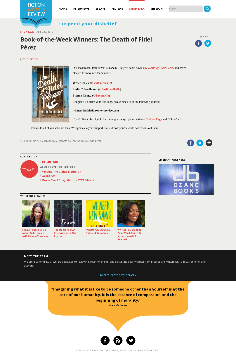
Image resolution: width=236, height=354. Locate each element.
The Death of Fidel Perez (89, 140)
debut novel (50, 140)
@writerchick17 (101, 83)
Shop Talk (137, 8)
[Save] (209, 142)
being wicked (151, 350)
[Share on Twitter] (207, 43)
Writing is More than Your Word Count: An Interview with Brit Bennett (129, 234)
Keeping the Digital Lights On (61, 171)
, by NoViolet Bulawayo (98, 231)
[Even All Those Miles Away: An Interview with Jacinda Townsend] (36, 213)
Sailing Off (48, 176)
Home (63, 8)
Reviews (117, 8)
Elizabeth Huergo (66, 140)
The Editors (30, 59)
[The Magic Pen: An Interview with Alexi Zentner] (68, 213)
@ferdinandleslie (109, 89)
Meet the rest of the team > (118, 275)
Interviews (81, 8)
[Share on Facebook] (198, 43)
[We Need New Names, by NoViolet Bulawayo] (99, 213)
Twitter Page (154, 119)
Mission (156, 8)
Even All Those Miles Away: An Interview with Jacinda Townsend (35, 233)
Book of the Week (33, 140)
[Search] (207, 9)
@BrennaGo (101, 95)
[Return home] (36, 15)
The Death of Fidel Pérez (158, 68)
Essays (101, 8)
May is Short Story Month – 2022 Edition (68, 180)
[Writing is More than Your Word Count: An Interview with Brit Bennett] (131, 213)
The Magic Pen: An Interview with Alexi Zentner (65, 233)
